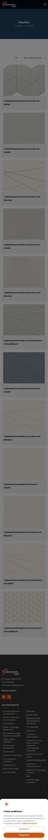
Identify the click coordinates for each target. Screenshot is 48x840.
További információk (29, 823)
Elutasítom (24, 829)
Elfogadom (24, 835)
